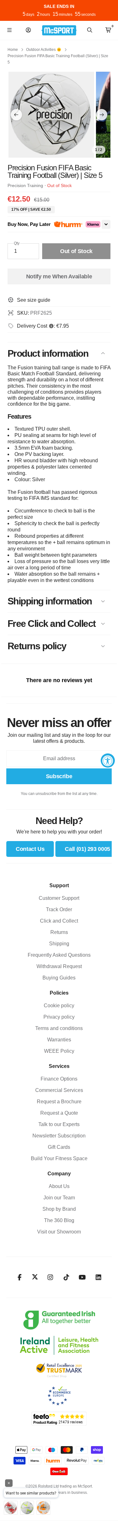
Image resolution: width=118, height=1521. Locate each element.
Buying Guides (59, 977)
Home (13, 49)
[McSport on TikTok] (66, 1277)
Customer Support (59, 898)
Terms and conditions (59, 1028)
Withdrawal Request (59, 966)
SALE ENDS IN (59, 6)
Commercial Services (59, 1090)
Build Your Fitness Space (59, 1158)
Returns (59, 932)
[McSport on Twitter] (35, 1277)
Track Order (59, 909)
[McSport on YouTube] (82, 1277)
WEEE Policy (59, 1051)
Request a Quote (59, 1113)
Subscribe (59, 776)
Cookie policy (59, 1005)
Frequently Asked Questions (59, 955)
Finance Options (59, 1079)
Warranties (59, 1039)
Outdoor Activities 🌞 (43, 49)
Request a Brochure (59, 1101)
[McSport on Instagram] (50, 1277)
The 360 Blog (59, 1220)
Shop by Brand (59, 1209)
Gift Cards (59, 1147)
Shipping (59, 943)
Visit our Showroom (59, 1231)
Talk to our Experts (59, 1124)
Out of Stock (76, 251)
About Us (59, 1186)
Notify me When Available (59, 276)
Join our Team (59, 1197)
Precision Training (25, 185)
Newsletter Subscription (59, 1135)
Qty (17, 243)
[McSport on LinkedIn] (98, 1277)
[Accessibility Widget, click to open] (108, 761)
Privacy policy (59, 1017)
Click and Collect (59, 921)
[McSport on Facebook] (19, 1277)
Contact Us (30, 849)
